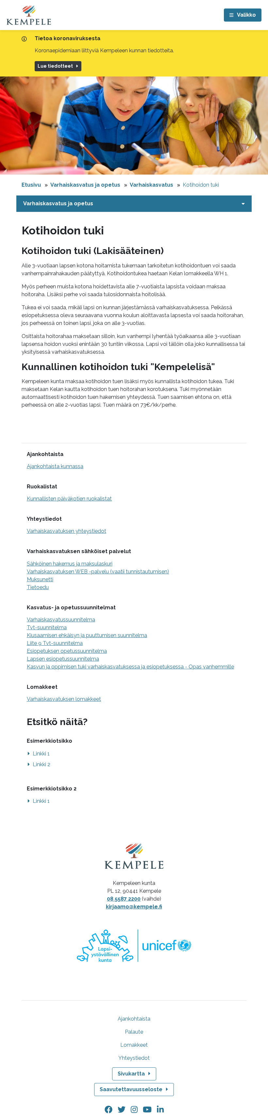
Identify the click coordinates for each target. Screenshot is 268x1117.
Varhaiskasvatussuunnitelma (61, 620)
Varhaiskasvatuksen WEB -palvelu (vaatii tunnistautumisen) (98, 571)
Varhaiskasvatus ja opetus (85, 185)
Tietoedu (38, 587)
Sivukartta (131, 1074)
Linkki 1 (41, 754)
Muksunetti (40, 579)
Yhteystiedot (134, 1058)
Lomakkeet (134, 1045)
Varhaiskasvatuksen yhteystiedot (66, 531)
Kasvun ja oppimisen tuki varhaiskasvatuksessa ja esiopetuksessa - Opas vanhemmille (130, 667)
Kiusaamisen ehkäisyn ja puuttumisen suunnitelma (87, 635)
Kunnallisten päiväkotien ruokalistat (69, 499)
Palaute (134, 1032)
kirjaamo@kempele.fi (134, 907)
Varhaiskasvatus (151, 185)
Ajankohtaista (134, 1019)
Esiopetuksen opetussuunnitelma (67, 651)
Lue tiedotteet (55, 66)
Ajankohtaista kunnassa (55, 466)
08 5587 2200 (124, 899)
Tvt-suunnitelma (47, 627)
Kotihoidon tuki (201, 185)
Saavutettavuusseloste (131, 1089)
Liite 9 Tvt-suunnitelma (55, 643)
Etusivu (31, 185)
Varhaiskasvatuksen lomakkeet (64, 699)
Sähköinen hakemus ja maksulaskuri (69, 564)
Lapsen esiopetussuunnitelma (63, 659)
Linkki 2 (41, 764)
